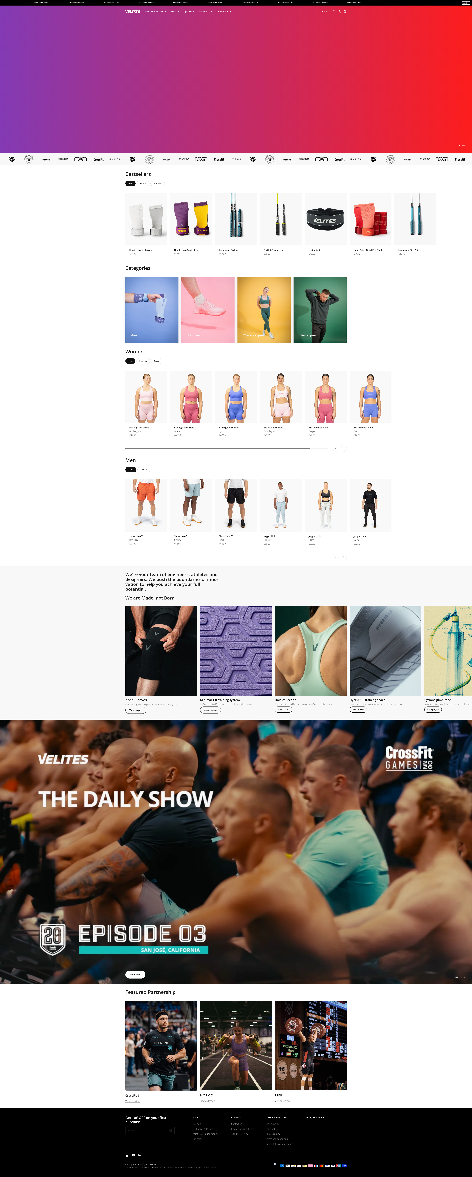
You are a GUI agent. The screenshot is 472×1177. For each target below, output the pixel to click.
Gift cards (197, 1138)
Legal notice (272, 1128)
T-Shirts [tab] (143, 469)
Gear (173, 11)
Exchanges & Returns (203, 1128)
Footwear (204, 11)
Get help (197, 1123)
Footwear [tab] (158, 183)
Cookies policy (273, 1133)
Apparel (188, 11)
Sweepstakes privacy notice (279, 1143)
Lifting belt (314, 250)
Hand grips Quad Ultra (186, 250)
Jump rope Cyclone (229, 250)
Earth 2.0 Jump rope (274, 250)
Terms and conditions (277, 1138)
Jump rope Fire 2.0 (408, 250)
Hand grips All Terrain (140, 250)
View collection (132, 1101)
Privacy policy (272, 1123)
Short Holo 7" (136, 536)
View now (135, 974)
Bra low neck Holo (273, 427)
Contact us (236, 1123)
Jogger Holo (270, 536)
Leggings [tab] (143, 361)
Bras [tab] (130, 361)
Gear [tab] (130, 183)
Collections (222, 11)
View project (135, 710)
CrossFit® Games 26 (155, 11)
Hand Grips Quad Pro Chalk (368, 250)
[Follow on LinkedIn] (139, 1155)
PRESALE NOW (138, 143)
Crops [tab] (156, 361)
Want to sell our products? (206, 1133)
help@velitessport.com (242, 1128)
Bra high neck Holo (139, 427)
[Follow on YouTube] (133, 1155)
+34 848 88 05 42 (239, 1133)
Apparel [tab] (143, 183)
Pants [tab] (130, 469)
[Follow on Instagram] (127, 1155)
